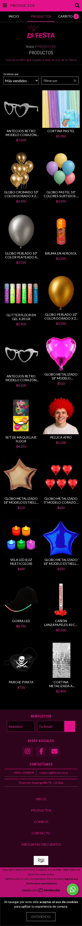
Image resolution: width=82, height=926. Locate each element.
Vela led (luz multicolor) (21, 561)
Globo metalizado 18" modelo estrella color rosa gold (21, 500)
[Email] (54, 751)
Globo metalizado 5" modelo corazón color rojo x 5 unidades (61, 500)
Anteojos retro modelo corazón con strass (21, 378)
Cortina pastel (61, 131)
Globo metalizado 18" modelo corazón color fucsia (60, 376)
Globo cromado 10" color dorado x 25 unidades (21, 194)
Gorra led (21, 621)
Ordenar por (11, 74)
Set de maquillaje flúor (21, 439)
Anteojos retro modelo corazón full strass (21, 133)
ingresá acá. (71, 878)
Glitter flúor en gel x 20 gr (21, 317)
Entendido (41, 916)
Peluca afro (61, 437)
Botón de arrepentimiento (41, 883)
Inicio (30, 46)
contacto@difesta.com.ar (53, 772)
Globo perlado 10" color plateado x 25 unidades (21, 255)
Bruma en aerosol (61, 253)
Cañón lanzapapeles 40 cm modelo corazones (61, 623)
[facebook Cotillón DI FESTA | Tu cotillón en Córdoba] (41, 751)
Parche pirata (21, 682)
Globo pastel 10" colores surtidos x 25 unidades (61, 194)
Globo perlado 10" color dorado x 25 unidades (61, 316)
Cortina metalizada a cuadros (61, 684)
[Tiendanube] (41, 891)
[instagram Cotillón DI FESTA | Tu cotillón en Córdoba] (27, 751)
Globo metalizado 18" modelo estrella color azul (61, 561)
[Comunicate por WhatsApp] (73, 889)
